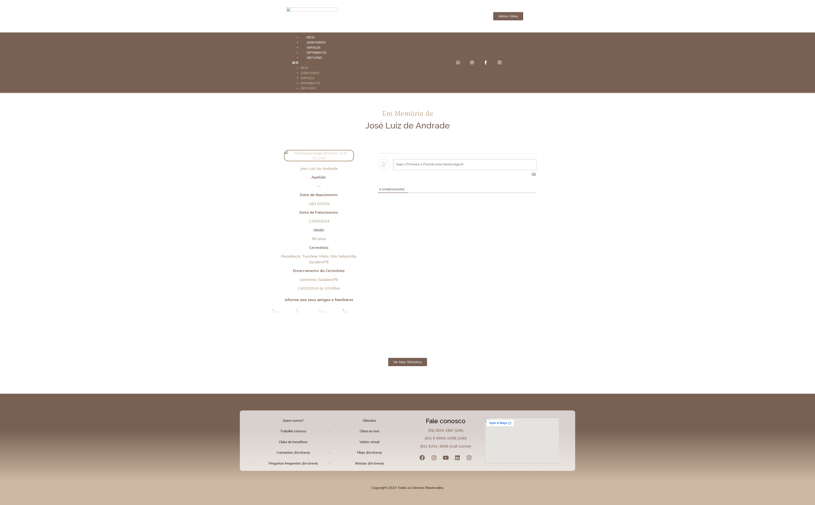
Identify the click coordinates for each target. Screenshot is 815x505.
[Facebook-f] (486, 62)
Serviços (307, 78)
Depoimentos (310, 83)
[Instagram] (472, 62)
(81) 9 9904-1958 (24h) (445, 438)
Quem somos (310, 73)
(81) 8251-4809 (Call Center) (445, 446)
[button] (367, 62)
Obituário (314, 57)
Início (304, 68)
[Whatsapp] (458, 62)
